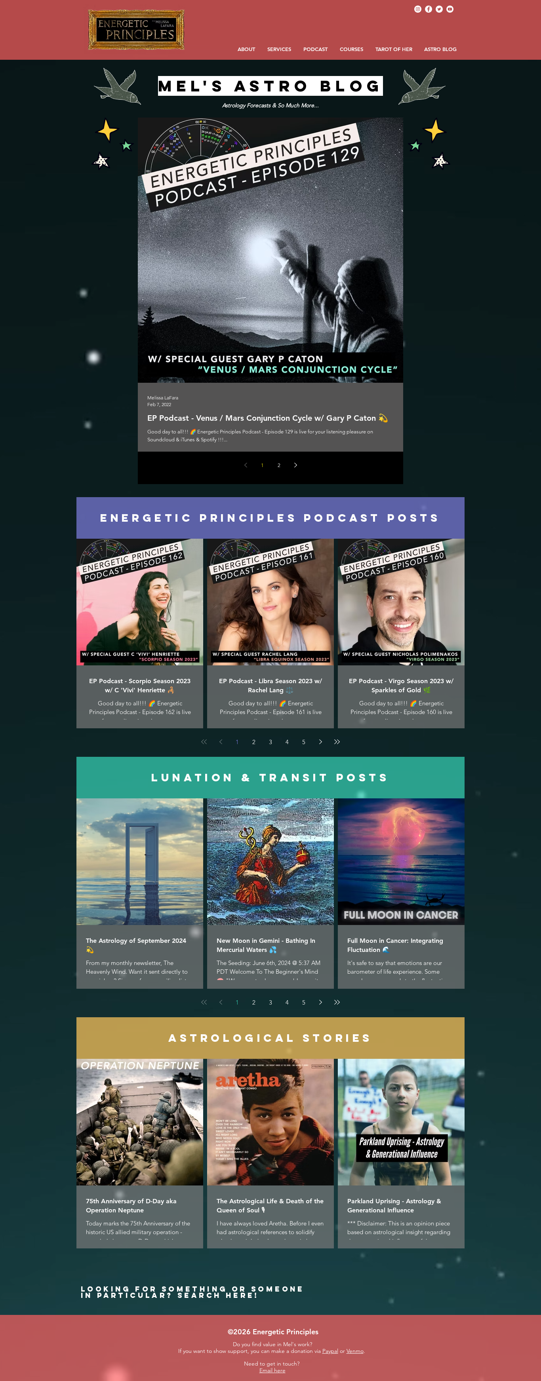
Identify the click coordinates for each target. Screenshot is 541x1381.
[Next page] (295, 465)
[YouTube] (449, 9)
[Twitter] (439, 9)
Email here (272, 1370)
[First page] (204, 742)
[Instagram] (417, 9)
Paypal (330, 1350)
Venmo (355, 1350)
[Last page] (337, 742)
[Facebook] (428, 9)
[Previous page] (245, 465)
